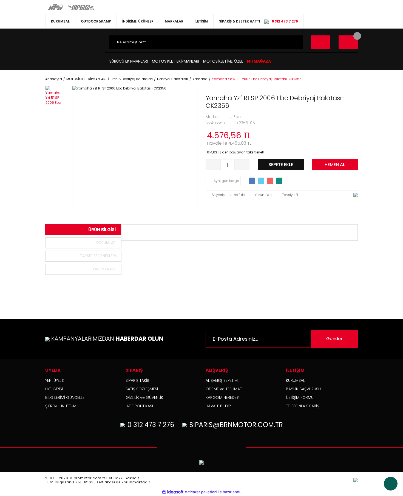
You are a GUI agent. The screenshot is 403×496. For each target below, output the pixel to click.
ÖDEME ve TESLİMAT (224, 389)
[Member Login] (320, 42)
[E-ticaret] (201, 491)
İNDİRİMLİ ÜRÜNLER (138, 21)
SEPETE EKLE (280, 164)
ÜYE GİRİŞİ (54, 389)
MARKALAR (174, 21)
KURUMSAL (60, 21)
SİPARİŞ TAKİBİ (138, 380)
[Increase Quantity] (241, 164)
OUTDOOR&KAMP (96, 21)
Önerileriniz (104, 269)
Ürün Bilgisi (102, 229)
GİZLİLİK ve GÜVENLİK (144, 397)
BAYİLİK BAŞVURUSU (303, 389)
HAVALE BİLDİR (218, 406)
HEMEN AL (335, 164)
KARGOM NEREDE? (222, 397)
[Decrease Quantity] (213, 164)
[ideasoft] (173, 492)
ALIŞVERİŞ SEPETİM (222, 380)
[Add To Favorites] (225, 194)
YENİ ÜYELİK (54, 380)
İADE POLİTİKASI (139, 406)
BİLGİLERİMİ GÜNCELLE (64, 397)
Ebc (237, 116)
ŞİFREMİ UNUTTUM (60, 406)
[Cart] (348, 42)
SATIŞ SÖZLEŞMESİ (142, 389)
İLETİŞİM (201, 21)
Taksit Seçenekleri (98, 256)
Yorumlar (106, 242)
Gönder (334, 338)
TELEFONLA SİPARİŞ (302, 406)
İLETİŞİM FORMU (300, 397)
